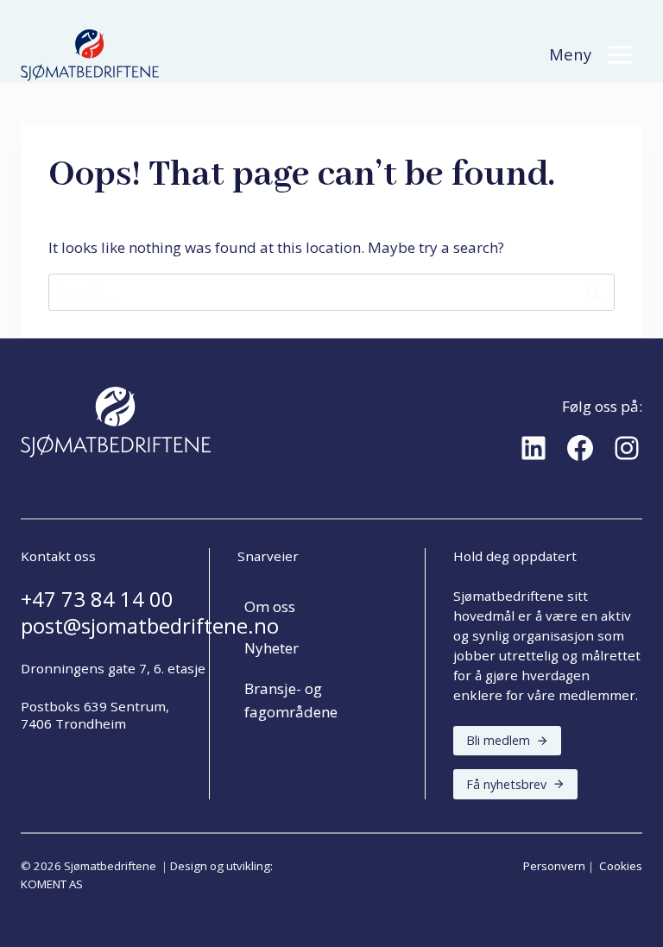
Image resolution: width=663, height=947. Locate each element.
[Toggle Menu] (620, 55)
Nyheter (271, 648)
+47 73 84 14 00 (97, 599)
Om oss (269, 606)
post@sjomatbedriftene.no (150, 626)
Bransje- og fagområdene (291, 700)
